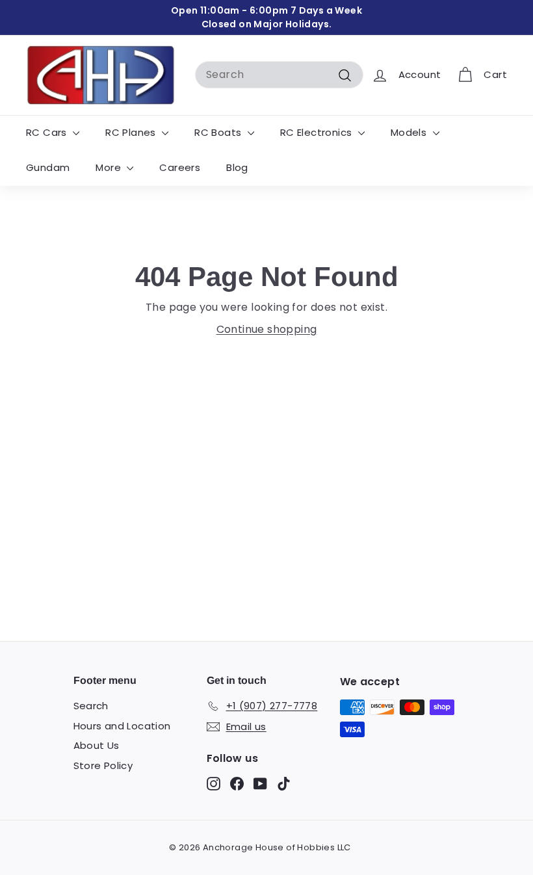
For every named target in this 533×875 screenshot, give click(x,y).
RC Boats (219, 132)
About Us (96, 745)
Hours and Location (122, 726)
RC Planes (132, 132)
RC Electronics (317, 132)
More (110, 167)
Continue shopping (266, 329)
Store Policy (103, 765)
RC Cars (48, 132)
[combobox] (279, 74)
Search (91, 705)
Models (410, 132)
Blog (237, 167)
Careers (179, 167)
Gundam (48, 167)
